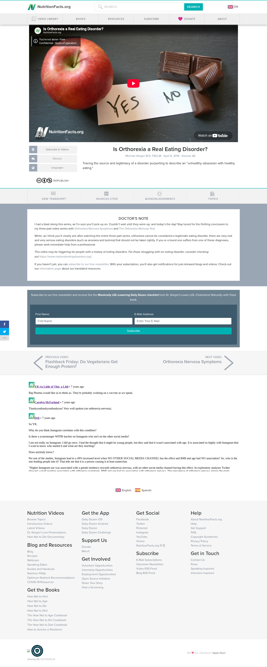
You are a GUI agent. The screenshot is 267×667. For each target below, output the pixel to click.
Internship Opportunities (97, 570)
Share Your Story (92, 583)
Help (194, 524)
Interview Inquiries (202, 573)
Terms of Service (201, 545)
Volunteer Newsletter (149, 564)
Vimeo (140, 541)
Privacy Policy (199, 541)
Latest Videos (35, 528)
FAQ (193, 532)
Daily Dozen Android (95, 524)
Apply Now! (219, 653)
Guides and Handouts (40, 569)
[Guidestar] (28, 650)
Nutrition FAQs (36, 573)
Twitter (140, 524)
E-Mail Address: (145, 314)
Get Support (198, 528)
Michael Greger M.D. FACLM (144, 156)
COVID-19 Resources (40, 582)
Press (194, 564)
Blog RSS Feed (145, 573)
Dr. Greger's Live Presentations (46, 532)
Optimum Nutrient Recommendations (51, 578)
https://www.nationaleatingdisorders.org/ (65, 256)
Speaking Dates (37, 564)
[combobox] (139, 7)
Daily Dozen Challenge (96, 532)
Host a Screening (92, 587)
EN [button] (235, 7)
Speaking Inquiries (202, 568)
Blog (30, 551)
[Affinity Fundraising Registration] (37, 650)
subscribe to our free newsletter (88, 264)
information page (50, 268)
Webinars (33, 560)
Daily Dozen (89, 528)
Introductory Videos (39, 524)
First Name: (43, 314)
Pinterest (141, 528)
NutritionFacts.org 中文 (150, 545)
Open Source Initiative (96, 578)
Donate (86, 547)
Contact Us (198, 560)
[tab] (53, 196)
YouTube (141, 537)
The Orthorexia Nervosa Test (137, 228)
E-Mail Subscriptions (149, 560)
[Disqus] (133, 425)
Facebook (142, 519)
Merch (86, 551)
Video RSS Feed (146, 568)
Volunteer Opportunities (97, 565)
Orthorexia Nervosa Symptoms (93, 228)
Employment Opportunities (99, 574)
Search (193, 7)
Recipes (32, 556)
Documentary (45, 537)
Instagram (142, 532)
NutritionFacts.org (53, 6)
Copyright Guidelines (204, 537)
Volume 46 (188, 156)
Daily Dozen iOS (92, 519)
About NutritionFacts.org (206, 519)
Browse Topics (36, 519)
